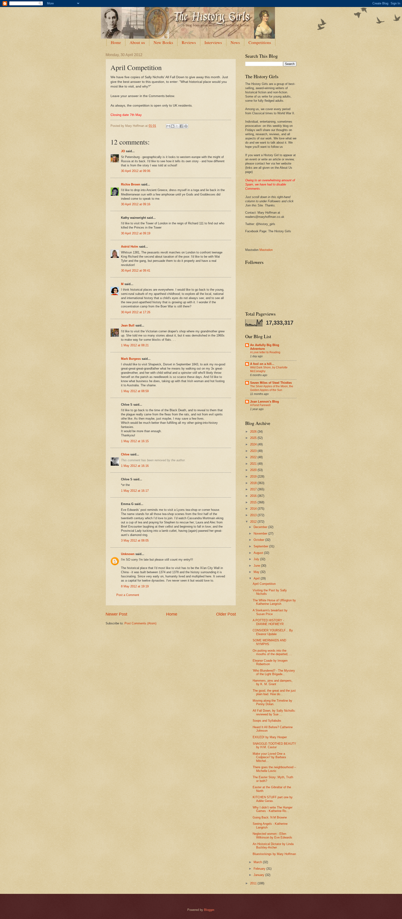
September (261, 546)
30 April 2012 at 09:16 (135, 204)
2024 (254, 444)
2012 (254, 521)
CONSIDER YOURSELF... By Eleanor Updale (273, 632)
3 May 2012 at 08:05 (135, 540)
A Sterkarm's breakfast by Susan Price (270, 612)
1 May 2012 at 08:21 (135, 345)
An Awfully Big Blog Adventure (264, 346)
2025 (254, 438)
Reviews (189, 42)
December (261, 527)
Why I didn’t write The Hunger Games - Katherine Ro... (272, 809)
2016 (254, 496)
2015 (254, 502)
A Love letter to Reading (265, 352)
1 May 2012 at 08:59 (135, 391)
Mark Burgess (131, 358)
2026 (254, 431)
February (260, 868)
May (257, 572)
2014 (254, 508)
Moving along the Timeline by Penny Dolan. (272, 702)
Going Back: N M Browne (270, 817)
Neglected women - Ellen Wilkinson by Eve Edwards (272, 835)
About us (137, 42)
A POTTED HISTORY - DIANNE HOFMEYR (268, 622)
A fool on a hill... (262, 364)
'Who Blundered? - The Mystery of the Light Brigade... (274, 672)
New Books (163, 42)
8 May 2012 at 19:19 (135, 586)
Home (116, 42)
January (259, 875)
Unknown (127, 554)
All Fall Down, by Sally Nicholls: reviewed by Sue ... (274, 712)
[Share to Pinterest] (186, 126)
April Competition (264, 584)
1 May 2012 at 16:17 (135, 490)
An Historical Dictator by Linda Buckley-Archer (273, 845)
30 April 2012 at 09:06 (135, 171)
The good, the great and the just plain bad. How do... (274, 692)
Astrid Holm (129, 246)
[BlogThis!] (172, 126)
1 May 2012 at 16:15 (135, 441)
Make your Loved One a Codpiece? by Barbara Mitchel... (269, 757)
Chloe (125, 454)
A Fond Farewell (260, 405)
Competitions (259, 42)
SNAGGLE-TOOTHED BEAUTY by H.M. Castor (274, 745)
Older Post (226, 614)
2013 (254, 515)
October (259, 540)
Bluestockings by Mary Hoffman (274, 854)
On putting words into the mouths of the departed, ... (272, 652)
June (257, 565)
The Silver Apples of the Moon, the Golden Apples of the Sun (271, 388)
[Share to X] (177, 126)
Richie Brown (130, 184)
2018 (254, 483)
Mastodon (266, 250)
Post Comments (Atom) (140, 623)
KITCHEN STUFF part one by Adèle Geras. (273, 798)
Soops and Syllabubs (267, 720)
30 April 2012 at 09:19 (135, 233)
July (257, 559)
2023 (254, 451)
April (257, 578)
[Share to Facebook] (181, 126)
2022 (254, 457)
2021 (254, 463)
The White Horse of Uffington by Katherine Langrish (274, 602)
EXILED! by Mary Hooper (270, 737)
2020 (254, 470)
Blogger (209, 910)
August (259, 553)
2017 (254, 489)
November (261, 533)
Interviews (213, 42)
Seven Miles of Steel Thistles (271, 382)
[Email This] (168, 126)
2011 (254, 883)
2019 (254, 476)
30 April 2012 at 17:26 (135, 312)
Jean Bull (127, 325)
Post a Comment (127, 595)
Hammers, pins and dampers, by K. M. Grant (272, 682)
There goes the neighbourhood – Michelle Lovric (274, 768)
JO (123, 151)
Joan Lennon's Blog (264, 401)
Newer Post (116, 614)
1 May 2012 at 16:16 (135, 466)
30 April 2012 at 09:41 (135, 270)
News (235, 42)
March (258, 862)
